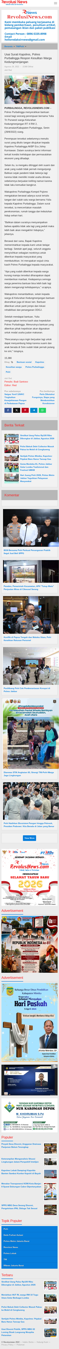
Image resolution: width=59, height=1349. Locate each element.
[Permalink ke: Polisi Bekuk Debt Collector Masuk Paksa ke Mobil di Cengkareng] (11, 449)
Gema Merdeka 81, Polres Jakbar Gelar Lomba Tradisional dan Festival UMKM (36, 467)
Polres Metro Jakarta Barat (16, 1241)
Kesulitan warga (14, 367)
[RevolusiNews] (14, 2)
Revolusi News (11, 1247)
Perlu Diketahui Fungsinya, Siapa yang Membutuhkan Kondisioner (43, 397)
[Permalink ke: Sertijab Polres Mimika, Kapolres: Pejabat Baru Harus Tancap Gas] (11, 458)
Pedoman (20, 1345)
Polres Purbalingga (34, 367)
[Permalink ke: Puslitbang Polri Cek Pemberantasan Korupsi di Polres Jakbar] (30, 666)
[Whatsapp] (42, 410)
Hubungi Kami (42, 1342)
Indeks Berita (28, 1342)
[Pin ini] (25, 410)
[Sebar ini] (8, 410)
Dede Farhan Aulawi (13, 1235)
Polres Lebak (10, 1253)
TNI (5, 1259)
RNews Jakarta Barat (14, 1265)
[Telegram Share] (33, 410)
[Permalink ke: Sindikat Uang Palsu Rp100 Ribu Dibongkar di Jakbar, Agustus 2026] (11, 439)
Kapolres (39, 362)
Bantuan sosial (24, 362)
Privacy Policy (7, 1345)
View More (29, 838)
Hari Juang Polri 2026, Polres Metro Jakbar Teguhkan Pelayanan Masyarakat (37, 478)
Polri (8, 372)
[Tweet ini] (16, 410)
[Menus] (56, 3)
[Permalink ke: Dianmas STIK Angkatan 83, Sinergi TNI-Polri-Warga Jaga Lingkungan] (30, 733)
